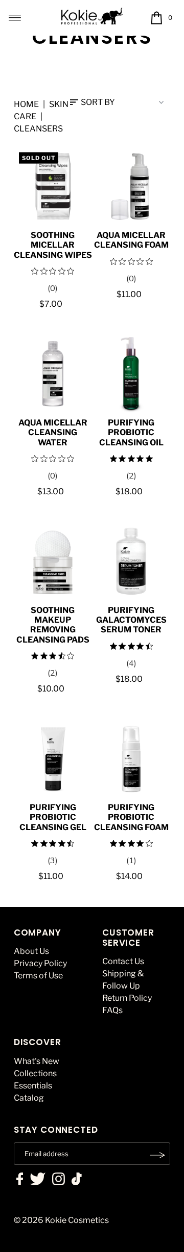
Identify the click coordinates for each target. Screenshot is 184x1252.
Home (26, 104)
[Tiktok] (77, 1180)
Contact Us (123, 961)
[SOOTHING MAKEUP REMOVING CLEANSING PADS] (53, 561)
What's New (36, 1061)
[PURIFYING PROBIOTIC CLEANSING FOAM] (131, 758)
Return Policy (127, 998)
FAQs (112, 1010)
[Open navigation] (15, 18)
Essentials (33, 1085)
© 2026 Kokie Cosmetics (61, 1220)
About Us (31, 951)
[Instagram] (58, 1180)
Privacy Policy (40, 963)
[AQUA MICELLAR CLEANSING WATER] (53, 374)
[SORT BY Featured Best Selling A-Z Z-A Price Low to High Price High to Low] (120, 102)
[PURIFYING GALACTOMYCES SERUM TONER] (131, 561)
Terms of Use (38, 975)
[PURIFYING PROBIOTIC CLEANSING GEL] (53, 758)
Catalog (29, 1098)
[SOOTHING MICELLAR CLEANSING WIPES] (53, 186)
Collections (35, 1073)
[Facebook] (20, 1180)
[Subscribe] (157, 1155)
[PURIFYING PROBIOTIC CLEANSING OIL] (131, 374)
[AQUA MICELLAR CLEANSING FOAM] (131, 186)
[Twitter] (37, 1180)
